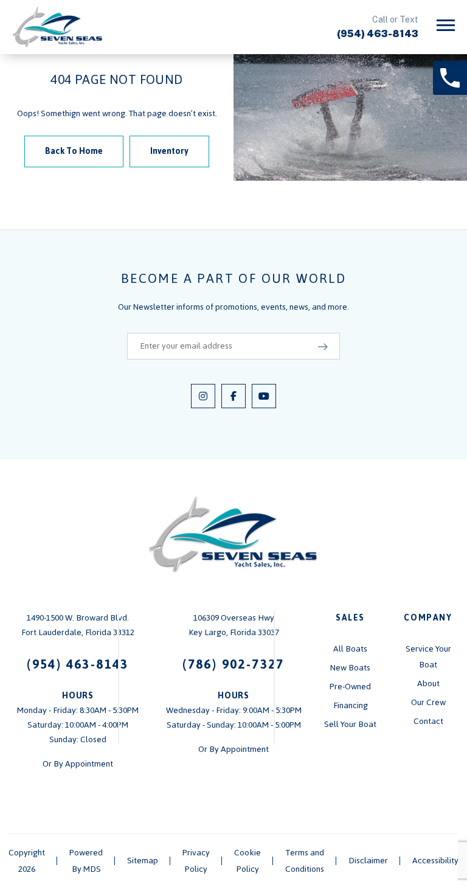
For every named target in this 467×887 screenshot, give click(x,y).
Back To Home (74, 151)
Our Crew (428, 702)
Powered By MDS (86, 860)
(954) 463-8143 (377, 34)
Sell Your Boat (350, 724)
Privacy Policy (196, 860)
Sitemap (142, 860)
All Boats (350, 649)
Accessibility (435, 860)
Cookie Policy (247, 860)
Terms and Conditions (304, 860)
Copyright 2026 (27, 860)
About (428, 683)
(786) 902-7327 (233, 664)
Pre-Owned (350, 686)
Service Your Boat (428, 657)
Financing (350, 705)
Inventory (169, 151)
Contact (428, 721)
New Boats (350, 667)
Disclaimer (368, 860)
